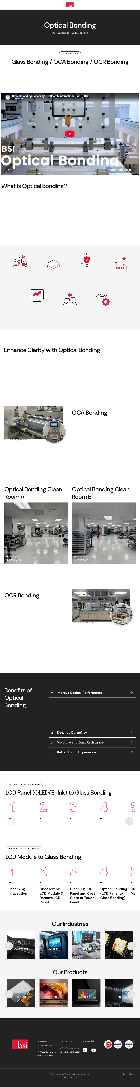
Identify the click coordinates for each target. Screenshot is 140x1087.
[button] (129, 821)
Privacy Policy (129, 1074)
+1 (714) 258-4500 (69, 1048)
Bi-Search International (77, 1074)
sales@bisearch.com (70, 1051)
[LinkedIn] (85, 1050)
